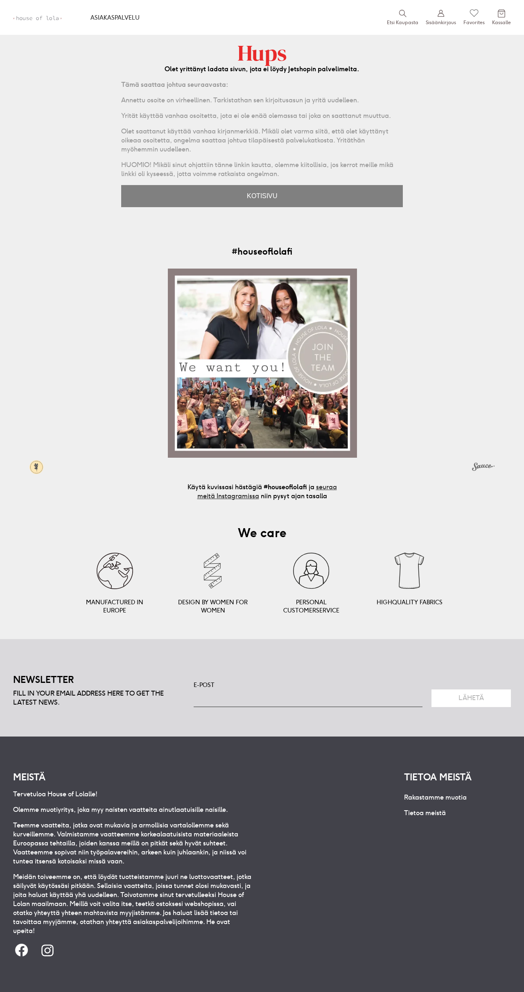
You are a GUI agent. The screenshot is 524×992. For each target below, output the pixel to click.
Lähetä (471, 698)
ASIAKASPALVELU (115, 17)
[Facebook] (21, 951)
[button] (262, 363)
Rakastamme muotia (435, 797)
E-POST (204, 685)
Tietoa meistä (425, 813)
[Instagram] (47, 951)
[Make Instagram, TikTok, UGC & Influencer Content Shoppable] (483, 468)
